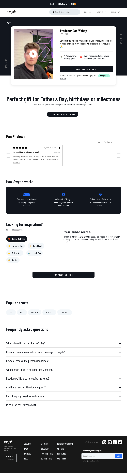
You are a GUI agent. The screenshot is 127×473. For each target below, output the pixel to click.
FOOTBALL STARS (47, 454)
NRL (21, 312)
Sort (99, 142)
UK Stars (60, 449)
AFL (11, 312)
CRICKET (34, 312)
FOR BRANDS (61, 454)
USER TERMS (61, 459)
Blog (26, 459)
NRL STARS (44, 449)
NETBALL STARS (46, 459)
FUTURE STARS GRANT (65, 444)
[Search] (53, 12)
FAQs (26, 449)
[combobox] (64, 12)
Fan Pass (27, 454)
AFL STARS (44, 444)
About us (27, 444)
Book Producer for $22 (63, 275)
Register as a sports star (10, 457)
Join (118, 456)
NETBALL (49, 312)
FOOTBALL (65, 312)
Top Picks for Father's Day (62, 114)
